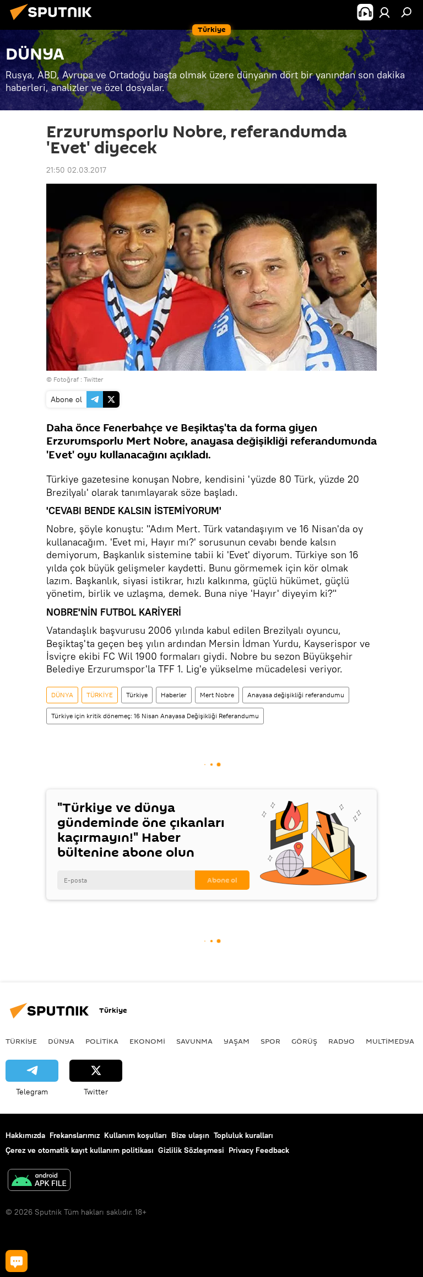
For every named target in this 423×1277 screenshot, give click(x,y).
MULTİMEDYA (390, 1041)
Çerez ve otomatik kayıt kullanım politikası (80, 1150)
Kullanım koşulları (135, 1135)
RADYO (341, 1041)
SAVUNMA (194, 1041)
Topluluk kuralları (243, 1135)
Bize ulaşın (190, 1135)
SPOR (270, 1041)
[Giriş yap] (384, 12)
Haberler (174, 695)
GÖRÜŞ (304, 1041)
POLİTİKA (101, 1041)
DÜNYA (62, 695)
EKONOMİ (147, 1041)
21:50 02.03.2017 (76, 170)
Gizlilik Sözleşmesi (191, 1150)
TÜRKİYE (99, 695)
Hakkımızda (25, 1135)
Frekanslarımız (75, 1135)
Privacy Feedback (259, 1150)
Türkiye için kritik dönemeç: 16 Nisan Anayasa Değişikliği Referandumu (155, 716)
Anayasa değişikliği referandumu (295, 695)
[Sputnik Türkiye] (54, 21)
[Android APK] (39, 1181)
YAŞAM (237, 1041)
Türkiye (137, 695)
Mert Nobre (217, 695)
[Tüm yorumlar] (17, 1261)
